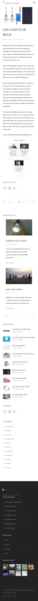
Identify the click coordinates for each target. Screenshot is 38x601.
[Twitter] (9, 188)
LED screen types (10, 511)
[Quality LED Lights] (18, 573)
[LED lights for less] (18, 567)
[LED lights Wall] (19, 276)
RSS (6, 553)
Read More (10, 263)
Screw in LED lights (16, 241)
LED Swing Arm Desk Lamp (13, 502)
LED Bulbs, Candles (11, 506)
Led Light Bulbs (9, 439)
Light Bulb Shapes (18, 346)
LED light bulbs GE (10, 524)
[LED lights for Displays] (31, 567)
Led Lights (21, 39)
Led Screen (7, 435)
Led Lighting (8, 451)
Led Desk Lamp (9, 426)
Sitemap (7, 549)
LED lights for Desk (11, 515)
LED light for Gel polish (21, 386)
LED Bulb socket (10, 528)
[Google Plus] (14, 188)
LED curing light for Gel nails (23, 354)
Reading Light (8, 455)
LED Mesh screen (10, 519)
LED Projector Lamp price (21, 329)
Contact (7, 544)
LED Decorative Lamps (20, 395)
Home (6, 540)
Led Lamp (7, 467)
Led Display (7, 431)
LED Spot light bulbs (19, 362)
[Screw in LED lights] (19, 227)
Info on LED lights (18, 370)
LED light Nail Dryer (19, 378)
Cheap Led (7, 447)
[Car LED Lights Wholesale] (12, 573)
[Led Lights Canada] (24, 573)
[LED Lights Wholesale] (5, 573)
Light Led (7, 443)
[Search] (33, 315)
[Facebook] (4, 188)
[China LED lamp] (11, 3)
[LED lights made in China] (24, 567)
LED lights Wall (14, 289)
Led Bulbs (7, 463)
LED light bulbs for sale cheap (23, 337)
